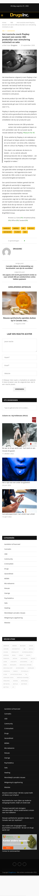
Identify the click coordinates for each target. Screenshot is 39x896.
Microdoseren (9, 583)
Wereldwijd (24, 680)
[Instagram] (19, 864)
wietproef (24, 684)
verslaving (6, 680)
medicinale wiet (8, 668)
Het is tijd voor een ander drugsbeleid (16, 482)
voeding (15, 680)
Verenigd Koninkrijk (23, 677)
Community (8, 559)
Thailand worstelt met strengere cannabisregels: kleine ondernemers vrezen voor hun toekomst (18, 810)
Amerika (15, 228)
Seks (6, 603)
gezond (15, 658)
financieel (6, 658)
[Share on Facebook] (27, 241)
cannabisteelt (16, 649)
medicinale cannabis (26, 665)
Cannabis (7, 549)
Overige (7, 593)
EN (22, 217)
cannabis (6, 649)
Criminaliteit (8, 564)
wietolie (15, 684)
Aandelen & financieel (12, 544)
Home (4, 23)
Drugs (6, 569)
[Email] (24, 864)
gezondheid (7, 232)
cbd (23, 228)
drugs (13, 655)
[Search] (37, 15)
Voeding (7, 608)
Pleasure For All (29, 133)
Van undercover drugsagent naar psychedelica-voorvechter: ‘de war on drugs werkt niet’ (18, 828)
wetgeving (6, 684)
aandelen (7, 228)
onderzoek (6, 671)
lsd (31, 661)
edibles (21, 655)
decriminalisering (27, 652)
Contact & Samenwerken (11, 851)
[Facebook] (17, 9)
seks (25, 232)
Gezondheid (8, 574)
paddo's (15, 671)
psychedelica (24, 671)
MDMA (6, 578)
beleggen (23, 645)
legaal (5, 661)
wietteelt (6, 687)
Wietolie (7, 623)
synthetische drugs (16, 674)
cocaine (5, 652)
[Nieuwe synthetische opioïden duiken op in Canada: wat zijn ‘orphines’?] (19, 303)
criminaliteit (15, 652)
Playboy (17, 232)
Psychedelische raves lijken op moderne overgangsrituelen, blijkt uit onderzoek (16, 801)
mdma (5, 665)
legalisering (23, 661)
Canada (31, 645)
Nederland (31, 668)
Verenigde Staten (8, 677)
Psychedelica (9, 598)
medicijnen (13, 665)
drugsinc (14, 45)
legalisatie (13, 661)
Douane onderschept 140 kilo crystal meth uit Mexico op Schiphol (17, 794)
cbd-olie (31, 228)
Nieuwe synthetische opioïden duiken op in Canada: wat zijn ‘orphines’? (18, 819)
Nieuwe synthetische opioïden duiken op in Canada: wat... (19, 319)
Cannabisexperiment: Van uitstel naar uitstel (18, 514)
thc (26, 674)
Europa (28, 655)
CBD (11, 23)
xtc (13, 687)
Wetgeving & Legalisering (13, 618)
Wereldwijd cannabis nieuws (14, 613)
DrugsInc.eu (12, 872)
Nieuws (7, 588)
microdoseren (20, 668)
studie (5, 674)
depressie (6, 655)
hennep (33, 658)
